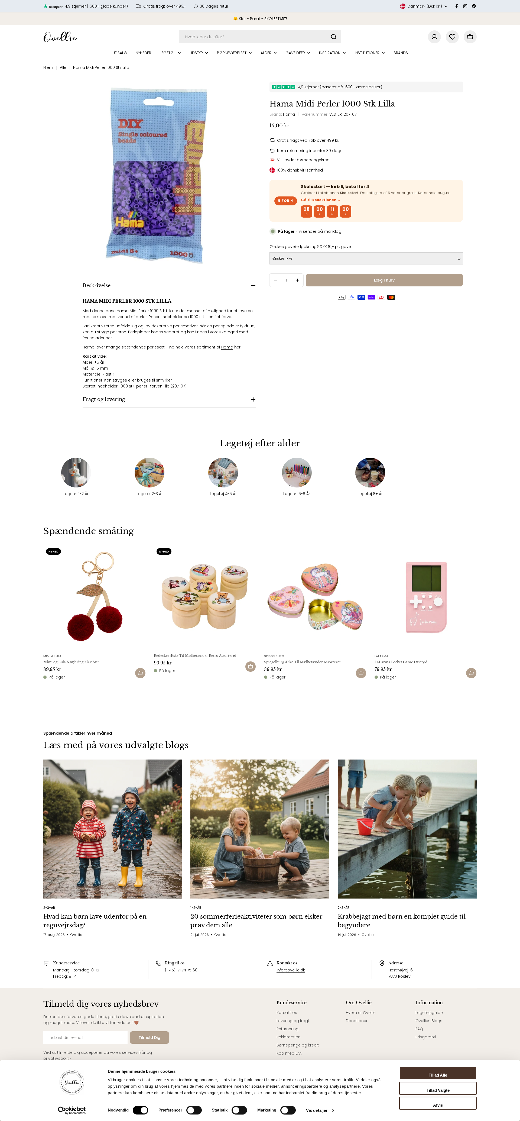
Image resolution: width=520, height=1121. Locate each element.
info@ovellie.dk (291, 970)
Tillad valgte (438, 1090)
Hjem (48, 67)
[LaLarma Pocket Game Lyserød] (426, 596)
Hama (227, 347)
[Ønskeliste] (452, 36)
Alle (63, 67)
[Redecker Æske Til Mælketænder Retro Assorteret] (205, 596)
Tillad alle (438, 1075)
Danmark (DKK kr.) (425, 6)
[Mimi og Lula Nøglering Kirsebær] (94, 596)
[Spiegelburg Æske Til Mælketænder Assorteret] (315, 596)
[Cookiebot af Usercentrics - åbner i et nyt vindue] (72, 1110)
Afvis (438, 1105)
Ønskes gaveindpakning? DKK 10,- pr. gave (310, 246)
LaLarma (381, 656)
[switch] (194, 1110)
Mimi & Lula (52, 656)
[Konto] (434, 36)
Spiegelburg (274, 656)
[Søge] (333, 37)
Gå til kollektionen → (321, 199)
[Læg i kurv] (140, 673)
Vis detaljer (316, 1110)
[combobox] (260, 36)
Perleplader (94, 338)
